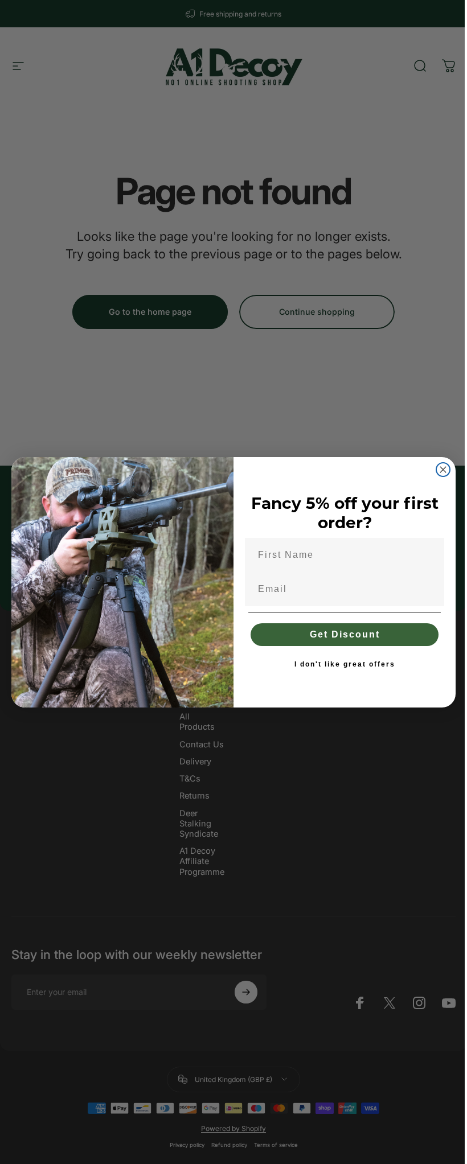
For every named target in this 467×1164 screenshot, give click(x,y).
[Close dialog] (443, 469)
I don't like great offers (344, 664)
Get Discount (345, 634)
